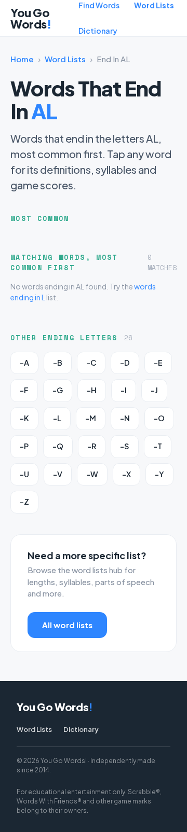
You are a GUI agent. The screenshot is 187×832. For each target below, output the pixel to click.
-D (125, 362)
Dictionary (97, 30)
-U (24, 474)
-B (57, 362)
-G (57, 390)
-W (92, 474)
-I (124, 390)
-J (154, 390)
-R (91, 446)
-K (24, 418)
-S (124, 446)
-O (159, 418)
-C (91, 362)
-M (90, 418)
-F (24, 390)
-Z (24, 501)
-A (24, 362)
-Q (57, 446)
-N (125, 418)
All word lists (67, 625)
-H (92, 390)
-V (57, 474)
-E (158, 362)
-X (126, 474)
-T (157, 446)
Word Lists (154, 5)
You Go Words (30, 18)
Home (22, 59)
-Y (159, 474)
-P (24, 446)
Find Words (98, 5)
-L (57, 418)
